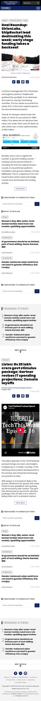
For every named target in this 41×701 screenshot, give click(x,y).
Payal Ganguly (20, 388)
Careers (14, 677)
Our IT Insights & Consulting (10, 3)
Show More (20, 189)
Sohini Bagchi (7, 252)
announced (11, 491)
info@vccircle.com (22, 696)
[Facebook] (13, 81)
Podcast (5, 360)
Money (4, 21)
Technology (6, 238)
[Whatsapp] (27, 81)
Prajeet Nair (6, 389)
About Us (7, 677)
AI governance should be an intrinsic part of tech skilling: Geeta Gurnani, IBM (20, 244)
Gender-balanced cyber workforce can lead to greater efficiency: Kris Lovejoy (20, 265)
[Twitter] (18, 81)
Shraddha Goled (8, 232)
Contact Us (33, 677)
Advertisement (23, 677)
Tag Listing (30, 680)
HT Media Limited (16, 694)
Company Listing (20, 682)
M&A (25, 21)
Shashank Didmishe (9, 77)
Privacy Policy (11, 680)
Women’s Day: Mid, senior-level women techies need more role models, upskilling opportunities (18, 224)
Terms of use (21, 680)
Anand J (29, 388)
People (4, 217)
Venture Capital (15, 21)
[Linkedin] (22, 81)
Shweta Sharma (8, 388)
